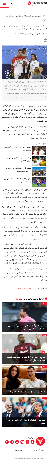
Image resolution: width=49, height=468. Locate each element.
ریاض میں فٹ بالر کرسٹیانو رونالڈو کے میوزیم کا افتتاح (19, 159)
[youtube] (17, 442)
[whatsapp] (7, 442)
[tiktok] (12, 442)
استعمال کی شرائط (39, 450)
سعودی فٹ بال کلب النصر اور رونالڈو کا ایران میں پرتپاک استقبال (18, 169)
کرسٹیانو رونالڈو (29, 288)
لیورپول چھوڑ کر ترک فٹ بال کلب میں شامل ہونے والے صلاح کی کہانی (26, 359)
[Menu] (4, 4)
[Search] (12, 4)
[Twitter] (27, 442)
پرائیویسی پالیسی (19, 450)
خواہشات (18, 288)
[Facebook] (33, 442)
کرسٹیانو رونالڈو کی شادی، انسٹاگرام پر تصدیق (25, 391)
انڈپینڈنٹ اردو (42, 34)
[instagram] (22, 442)
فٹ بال (18, 299)
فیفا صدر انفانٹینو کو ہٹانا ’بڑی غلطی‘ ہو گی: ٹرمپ (26, 421)
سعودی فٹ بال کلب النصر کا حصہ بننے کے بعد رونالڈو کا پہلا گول (17, 180)
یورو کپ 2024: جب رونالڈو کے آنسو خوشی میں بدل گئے (17, 149)
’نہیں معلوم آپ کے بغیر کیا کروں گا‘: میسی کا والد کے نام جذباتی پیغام (25, 327)
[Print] (45, 40)
